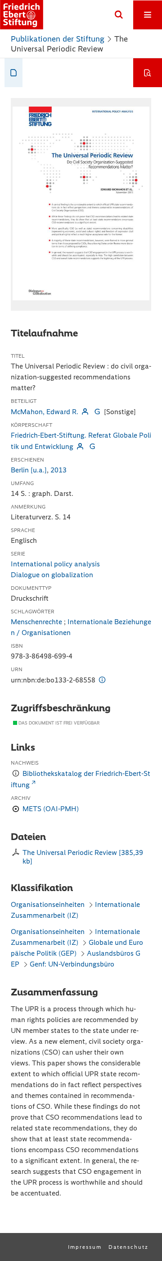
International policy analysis (55, 564)
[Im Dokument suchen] (147, 72)
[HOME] (21, 14)
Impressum (85, 1247)
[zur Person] (85, 411)
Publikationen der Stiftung (57, 39)
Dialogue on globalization (52, 574)
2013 (58, 470)
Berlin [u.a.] (29, 470)
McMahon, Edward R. (44, 411)
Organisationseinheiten (48, 904)
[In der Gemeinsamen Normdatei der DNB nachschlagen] (97, 411)
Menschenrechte (36, 621)
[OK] (118, 14)
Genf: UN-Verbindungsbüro (72, 964)
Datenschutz (128, 1247)
